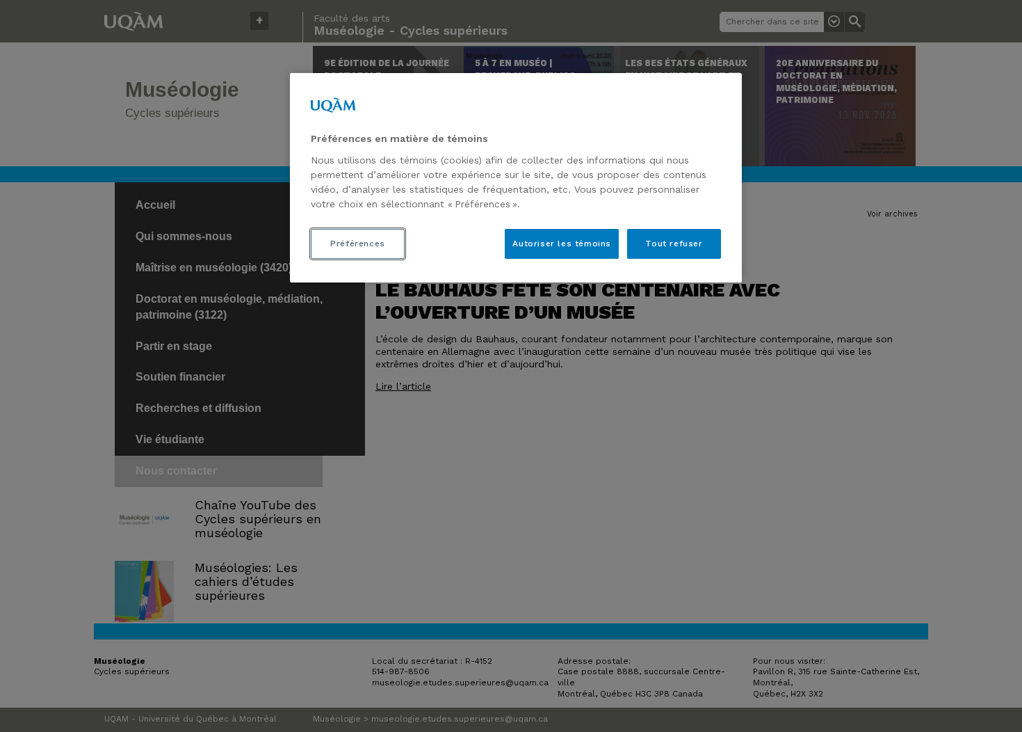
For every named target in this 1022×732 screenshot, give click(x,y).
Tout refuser (673, 243)
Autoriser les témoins (561, 243)
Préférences (357, 243)
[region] (516, 177)
